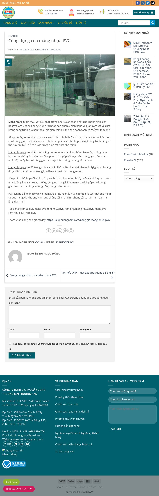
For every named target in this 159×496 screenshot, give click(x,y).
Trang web (85, 329)
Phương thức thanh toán (69, 397)
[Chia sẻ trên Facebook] (48, 230)
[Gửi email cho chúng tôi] (152, 3)
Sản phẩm (45, 23)
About (60, 487)
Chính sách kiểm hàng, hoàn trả (73, 444)
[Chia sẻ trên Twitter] (54, 230)
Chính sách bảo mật (67, 404)
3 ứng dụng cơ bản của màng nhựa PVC (33, 275)
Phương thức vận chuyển (70, 418)
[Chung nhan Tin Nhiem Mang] (14, 452)
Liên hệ (81, 23)
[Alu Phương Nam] (17, 12)
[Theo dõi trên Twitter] (147, 3)
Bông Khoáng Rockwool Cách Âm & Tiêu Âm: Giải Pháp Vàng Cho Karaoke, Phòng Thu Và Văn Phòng (142, 68)
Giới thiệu (28, 23)
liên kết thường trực (64, 241)
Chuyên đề (65, 23)
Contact (91, 487)
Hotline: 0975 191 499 (19, 488)
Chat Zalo (11, 481)
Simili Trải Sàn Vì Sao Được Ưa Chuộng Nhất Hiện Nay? (142, 47)
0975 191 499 (51, 13)
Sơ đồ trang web (64, 451)
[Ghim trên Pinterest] (65, 230)
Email (48, 329)
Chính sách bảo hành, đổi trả (72, 411)
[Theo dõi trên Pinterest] (27, 443)
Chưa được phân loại (136, 154)
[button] (144, 12)
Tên (11, 329)
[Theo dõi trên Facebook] (138, 3)
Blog (82, 487)
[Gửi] (152, 22)
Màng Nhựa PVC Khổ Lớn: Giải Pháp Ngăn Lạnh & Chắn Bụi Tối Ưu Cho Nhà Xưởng (143, 102)
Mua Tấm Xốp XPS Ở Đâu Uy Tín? (143, 85)
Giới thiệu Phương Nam (69, 390)
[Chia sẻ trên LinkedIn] (71, 230)
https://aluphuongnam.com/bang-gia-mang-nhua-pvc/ (78, 220)
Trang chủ (9, 23)
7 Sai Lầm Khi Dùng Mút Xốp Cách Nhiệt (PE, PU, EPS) (142, 121)
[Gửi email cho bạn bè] (59, 230)
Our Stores (72, 487)
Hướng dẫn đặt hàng (67, 426)
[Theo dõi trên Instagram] (143, 3)
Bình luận (14, 302)
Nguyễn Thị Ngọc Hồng (49, 50)
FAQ (100, 487)
